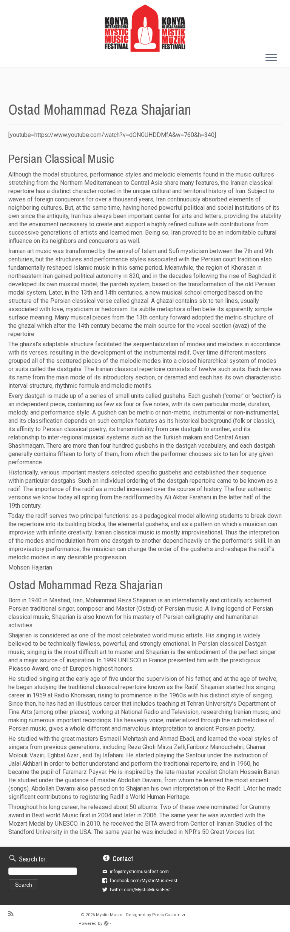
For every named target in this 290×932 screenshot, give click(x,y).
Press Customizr (168, 914)
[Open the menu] (271, 58)
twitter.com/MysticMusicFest (140, 889)
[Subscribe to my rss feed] (13, 914)
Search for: (33, 859)
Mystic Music (109, 914)
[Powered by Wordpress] (106, 923)
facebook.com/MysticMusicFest (143, 880)
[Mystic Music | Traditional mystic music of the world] (145, 28)
